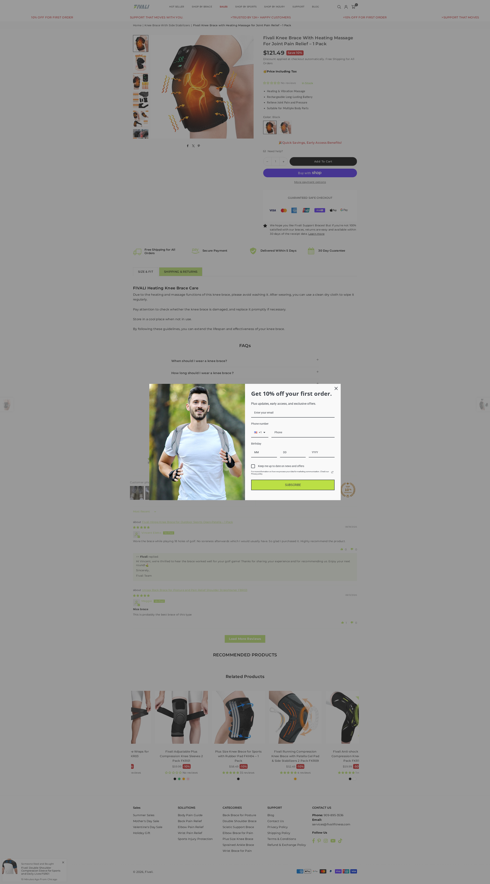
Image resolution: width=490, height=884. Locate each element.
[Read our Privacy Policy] (332, 472)
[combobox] (259, 432)
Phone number (260, 423)
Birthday (256, 443)
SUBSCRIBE (293, 485)
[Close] (336, 388)
